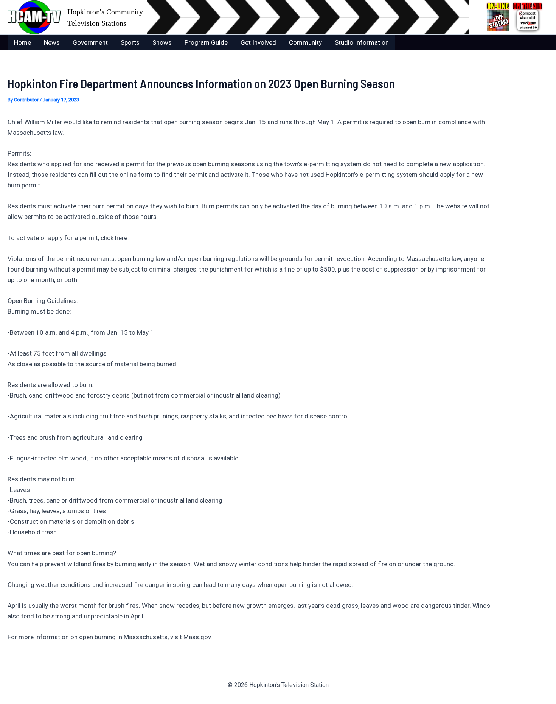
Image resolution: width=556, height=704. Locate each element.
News (52, 42)
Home (22, 42)
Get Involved (258, 42)
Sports (130, 42)
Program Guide (206, 42)
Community (305, 42)
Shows (162, 42)
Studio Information (362, 42)
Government (90, 42)
